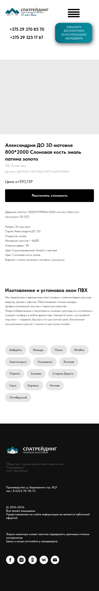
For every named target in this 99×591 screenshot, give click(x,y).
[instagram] (21, 563)
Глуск (12, 385)
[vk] (44, 563)
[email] (55, 563)
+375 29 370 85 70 (26, 29)
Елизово (36, 373)
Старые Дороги (63, 373)
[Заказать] (49, 195)
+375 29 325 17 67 (26, 37)
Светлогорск (17, 362)
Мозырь (38, 350)
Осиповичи (45, 362)
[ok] (32, 563)
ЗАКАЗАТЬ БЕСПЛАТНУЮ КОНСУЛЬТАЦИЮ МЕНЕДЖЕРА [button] (74, 32)
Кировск (33, 385)
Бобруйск (15, 350)
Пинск (59, 350)
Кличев (54, 385)
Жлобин (79, 350)
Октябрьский (18, 397)
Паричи (14, 373)
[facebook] (10, 563)
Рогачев (68, 362)
